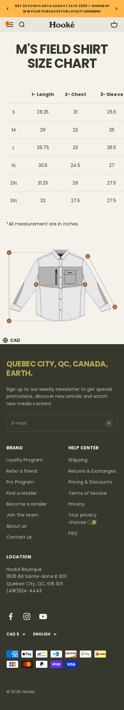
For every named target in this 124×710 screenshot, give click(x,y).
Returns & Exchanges (92, 471)
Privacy (76, 504)
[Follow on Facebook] (10, 616)
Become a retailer (26, 504)
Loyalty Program (24, 460)
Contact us (19, 537)
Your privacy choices (82, 518)
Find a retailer (21, 493)
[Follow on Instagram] (27, 616)
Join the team (22, 515)
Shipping (77, 460)
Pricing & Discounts (90, 482)
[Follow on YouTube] (43, 616)
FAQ (72, 533)
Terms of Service (87, 493)
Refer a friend (21, 471)
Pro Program (20, 482)
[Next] (116, 8)
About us (16, 526)
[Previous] (7, 8)
